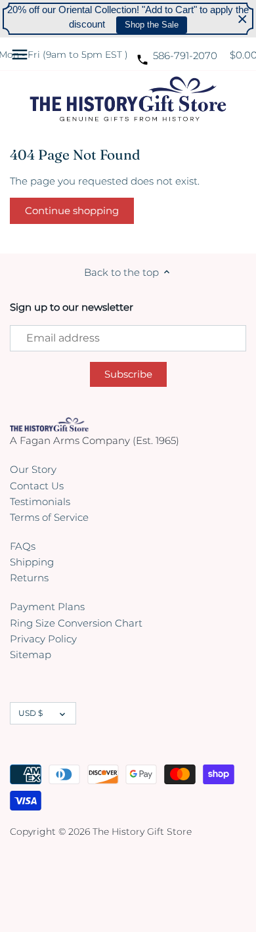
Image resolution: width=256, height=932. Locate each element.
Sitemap (30, 654)
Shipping (32, 562)
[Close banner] (242, 18)
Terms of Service (49, 517)
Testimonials (40, 501)
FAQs (22, 546)
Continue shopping (72, 210)
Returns (29, 577)
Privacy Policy (43, 638)
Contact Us (37, 485)
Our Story (33, 469)
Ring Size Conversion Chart (76, 623)
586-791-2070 (185, 55)
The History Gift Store (142, 831)
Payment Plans (47, 606)
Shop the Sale (152, 25)
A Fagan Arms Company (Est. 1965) (94, 440)
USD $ (30, 713)
